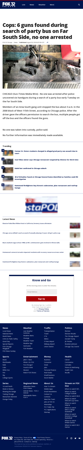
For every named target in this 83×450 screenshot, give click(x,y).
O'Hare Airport (49, 341)
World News (7, 336)
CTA (45, 336)
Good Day (6, 341)
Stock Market (48, 378)
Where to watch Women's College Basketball (71, 416)
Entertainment (30, 356)
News (16, 42)
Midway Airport (49, 344)
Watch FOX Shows (29, 373)
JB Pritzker (68, 341)
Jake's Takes (27, 360)
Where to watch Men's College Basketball (70, 410)
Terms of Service (43, 311)
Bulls (4, 365)
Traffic (47, 328)
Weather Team (28, 341)
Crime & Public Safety (10, 339)
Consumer (47, 362)
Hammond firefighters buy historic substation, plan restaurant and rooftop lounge (31, 262)
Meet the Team (49, 399)
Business (47, 360)
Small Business (49, 375)
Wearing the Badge (9, 391)
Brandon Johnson (71, 344)
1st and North (7, 386)
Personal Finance (50, 370)
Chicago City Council (72, 347)
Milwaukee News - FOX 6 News (29, 387)
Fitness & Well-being (72, 367)
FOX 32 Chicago (7, 42)
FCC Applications (50, 410)
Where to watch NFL (72, 389)
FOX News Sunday (9, 351)
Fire (4, 373)
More (52, 5)
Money (47, 356)
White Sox (6, 370)
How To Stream (49, 386)
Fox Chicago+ (28, 365)
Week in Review (8, 389)
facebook (67, 438)
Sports (6, 356)
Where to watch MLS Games (72, 426)
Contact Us (48, 394)
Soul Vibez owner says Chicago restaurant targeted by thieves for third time (46, 160)
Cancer (67, 360)
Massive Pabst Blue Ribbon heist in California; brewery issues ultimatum (27, 223)
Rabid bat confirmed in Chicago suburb (30, 168)
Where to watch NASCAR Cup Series (72, 400)
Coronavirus (69, 362)
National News (8, 334)
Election (67, 331)
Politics (68, 328)
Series (5, 383)
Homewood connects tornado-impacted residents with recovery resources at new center (33, 252)
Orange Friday (7, 399)
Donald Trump (70, 339)
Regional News (30, 383)
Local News (7, 331)
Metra (46, 339)
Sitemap (47, 412)
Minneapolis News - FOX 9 (30, 396)
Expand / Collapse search (79, 4)
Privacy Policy (44, 309)
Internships (48, 404)
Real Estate (48, 373)
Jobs (45, 367)
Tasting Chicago (8, 394)
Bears (5, 360)
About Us (48, 383)
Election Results (70, 334)
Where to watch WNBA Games (70, 422)
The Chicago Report (72, 336)
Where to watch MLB (72, 396)
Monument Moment (10, 397)
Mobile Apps (48, 389)
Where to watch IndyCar (70, 404)
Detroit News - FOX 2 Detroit (30, 392)
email (79, 438)
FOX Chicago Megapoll (7, 347)
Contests (47, 397)
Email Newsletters (50, 391)
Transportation (49, 331)
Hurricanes (27, 346)
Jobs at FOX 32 (49, 402)
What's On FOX (28, 362)
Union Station (49, 347)
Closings (26, 338)
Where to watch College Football (70, 392)
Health (68, 356)
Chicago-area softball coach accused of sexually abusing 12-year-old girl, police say (31, 233)
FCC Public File (49, 407)
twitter (75, 438)
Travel (46, 334)
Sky (4, 375)
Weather (27, 328)
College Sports (8, 378)
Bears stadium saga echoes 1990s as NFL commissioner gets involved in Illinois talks (31, 243)
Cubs (4, 367)
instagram (71, 438)
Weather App (27, 343)
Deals (46, 365)
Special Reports (8, 344)
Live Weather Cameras (28, 332)
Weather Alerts (28, 336)
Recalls (67, 373)
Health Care (69, 370)
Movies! (26, 370)
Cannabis (68, 365)
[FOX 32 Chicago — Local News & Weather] (10, 4)
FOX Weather (28, 348)
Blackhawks (7, 362)
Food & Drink (28, 367)
